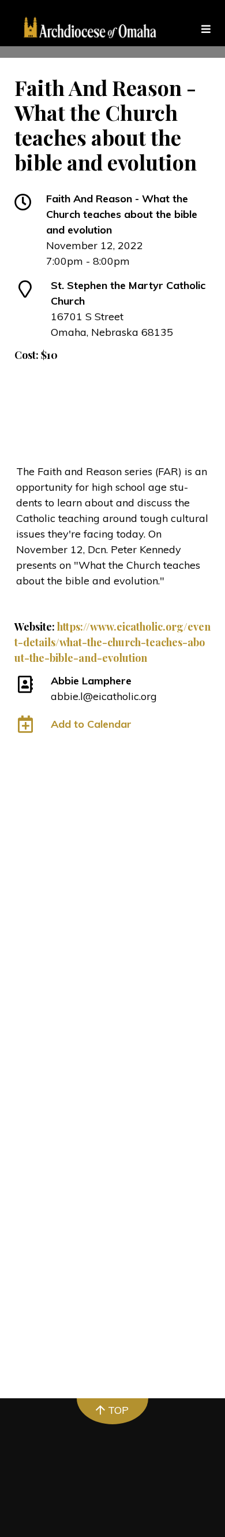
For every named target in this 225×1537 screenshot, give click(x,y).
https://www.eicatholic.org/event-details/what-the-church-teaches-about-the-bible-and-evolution (112, 642)
